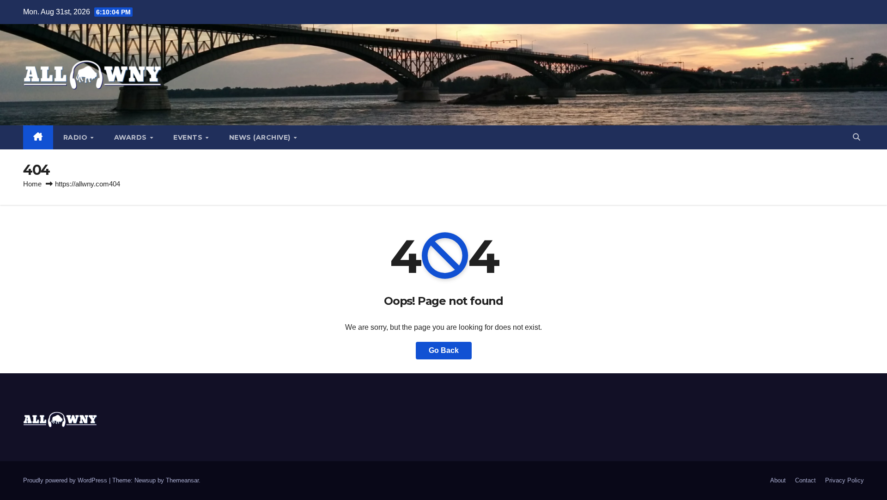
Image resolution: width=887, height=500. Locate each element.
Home (32, 184)
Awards (131, 137)
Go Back (444, 350)
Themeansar (182, 480)
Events (189, 137)
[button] (856, 137)
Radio (76, 137)
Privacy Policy (844, 480)
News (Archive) (261, 137)
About (778, 480)
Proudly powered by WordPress (66, 480)
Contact (805, 480)
